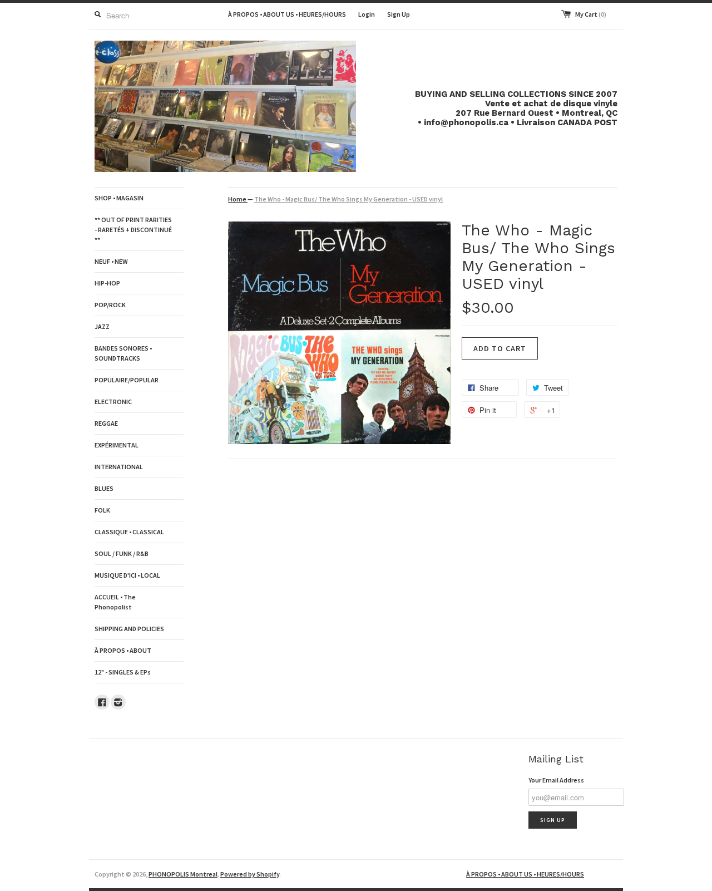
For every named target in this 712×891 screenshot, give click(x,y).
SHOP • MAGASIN (119, 198)
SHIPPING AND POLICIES (129, 628)
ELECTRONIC (113, 401)
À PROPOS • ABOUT (123, 650)
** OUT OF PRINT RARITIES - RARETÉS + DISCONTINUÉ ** (133, 229)
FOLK (102, 510)
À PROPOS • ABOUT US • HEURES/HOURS (287, 14)
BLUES (104, 488)
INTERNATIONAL (119, 466)
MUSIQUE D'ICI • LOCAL (127, 575)
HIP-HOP (107, 283)
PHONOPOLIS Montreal (183, 874)
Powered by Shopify (249, 874)
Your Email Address (556, 780)
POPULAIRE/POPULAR (127, 380)
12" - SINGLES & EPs (123, 672)
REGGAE (106, 423)
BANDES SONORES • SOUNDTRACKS (123, 353)
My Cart (590, 14)
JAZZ (102, 326)
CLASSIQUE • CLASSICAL (129, 532)
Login (366, 14)
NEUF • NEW (111, 261)
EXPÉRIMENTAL (117, 445)
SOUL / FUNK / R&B (122, 553)
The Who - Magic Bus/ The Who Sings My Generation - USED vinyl (348, 199)
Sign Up (398, 14)
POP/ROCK (110, 305)
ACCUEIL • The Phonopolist (115, 602)
